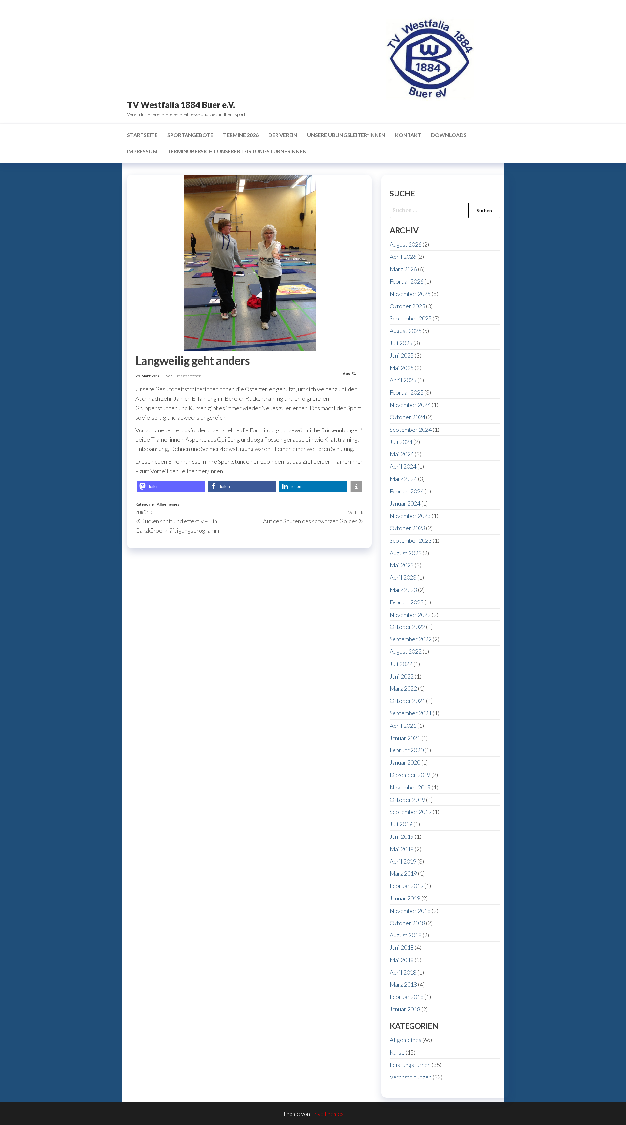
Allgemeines (168, 504)
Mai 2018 (402, 959)
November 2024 (410, 404)
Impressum (142, 151)
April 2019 (403, 861)
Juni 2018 (402, 947)
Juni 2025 (402, 355)
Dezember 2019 (410, 774)
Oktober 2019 (407, 799)
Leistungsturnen (410, 1064)
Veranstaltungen (411, 1077)
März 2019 (403, 873)
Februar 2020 (407, 750)
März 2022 (403, 688)
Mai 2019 (402, 848)
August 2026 (406, 244)
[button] (171, 486)
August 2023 (406, 552)
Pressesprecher (188, 375)
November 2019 (410, 787)
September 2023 (411, 540)
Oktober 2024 (407, 417)
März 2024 (403, 478)
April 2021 (403, 725)
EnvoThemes (327, 1113)
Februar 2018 (407, 996)
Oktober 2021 (407, 700)
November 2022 (410, 614)
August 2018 (406, 935)
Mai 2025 (402, 367)
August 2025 (406, 330)
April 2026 (403, 256)
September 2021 (411, 713)
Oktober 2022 (407, 626)
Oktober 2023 (407, 528)
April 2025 (403, 379)
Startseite (142, 135)
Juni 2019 (402, 836)
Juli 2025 (401, 343)
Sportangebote (190, 135)
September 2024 (411, 429)
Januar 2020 (405, 762)
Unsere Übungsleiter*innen (346, 135)
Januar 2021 (405, 738)
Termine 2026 (241, 135)
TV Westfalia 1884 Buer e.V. (181, 105)
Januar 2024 (405, 503)
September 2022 (411, 639)
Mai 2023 (402, 565)
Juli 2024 (401, 441)
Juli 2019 (401, 824)
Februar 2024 (407, 491)
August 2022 (406, 651)
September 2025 (411, 318)
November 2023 (410, 515)
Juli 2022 (401, 663)
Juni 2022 (402, 676)
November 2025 (410, 293)
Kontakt (408, 135)
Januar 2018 (405, 1009)
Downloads (449, 135)
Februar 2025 (407, 392)
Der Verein (282, 135)
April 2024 (403, 466)
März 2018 (403, 984)
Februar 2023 (407, 602)
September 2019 (411, 811)
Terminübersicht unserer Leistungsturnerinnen (236, 151)
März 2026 (403, 269)
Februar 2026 (407, 281)
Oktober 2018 (407, 923)
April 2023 (403, 577)
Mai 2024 (402, 454)
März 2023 (403, 589)
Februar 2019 (407, 885)
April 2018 (403, 972)
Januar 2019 (405, 898)
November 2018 (410, 910)
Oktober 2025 (407, 306)
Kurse (397, 1052)
